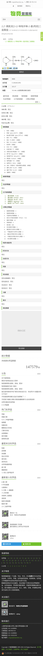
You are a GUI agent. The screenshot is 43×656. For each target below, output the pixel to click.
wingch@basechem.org (17, 2)
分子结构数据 (18, 99)
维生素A (4, 459)
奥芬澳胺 (4, 436)
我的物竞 (19, 6)
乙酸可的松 (5, 430)
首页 (4, 39)
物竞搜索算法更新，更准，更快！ (12, 383)
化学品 (10, 39)
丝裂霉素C (5, 433)
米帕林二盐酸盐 (7, 495)
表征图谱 (15, 96)
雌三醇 (4, 467)
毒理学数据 (34, 96)
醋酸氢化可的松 (7, 428)
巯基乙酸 (4, 417)
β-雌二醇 (4, 482)
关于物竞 (9, 649)
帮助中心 (28, 6)
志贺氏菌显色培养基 (8, 402)
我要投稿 (8, 544)
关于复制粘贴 (6, 378)
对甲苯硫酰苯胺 (7, 464)
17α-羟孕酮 (5, 493)
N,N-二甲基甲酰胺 (7, 419)
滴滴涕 (4, 498)
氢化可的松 (5, 456)
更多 (37, 102)
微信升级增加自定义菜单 (10, 381)
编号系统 (6, 96)
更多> (39, 374)
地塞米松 (4, 425)
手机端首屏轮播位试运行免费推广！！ (14, 396)
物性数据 (24, 96)
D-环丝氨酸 (5, 484)
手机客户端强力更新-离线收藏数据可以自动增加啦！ (19, 399)
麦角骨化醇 (5, 439)
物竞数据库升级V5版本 (9, 386)
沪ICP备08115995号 (30, 653)
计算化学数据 (30, 99)
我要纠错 (27, 544)
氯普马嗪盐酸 (6, 501)
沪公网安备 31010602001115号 (14, 653)
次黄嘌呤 (4, 487)
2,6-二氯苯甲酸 (6, 506)
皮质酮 (4, 451)
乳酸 (3, 448)
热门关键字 (24, 649)
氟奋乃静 (4, 504)
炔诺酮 (4, 453)
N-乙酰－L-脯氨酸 (7, 490)
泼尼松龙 (4, 462)
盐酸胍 (4, 422)
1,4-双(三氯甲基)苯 (8, 472)
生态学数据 (6, 99)
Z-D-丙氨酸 (5, 405)
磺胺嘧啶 (4, 470)
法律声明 (16, 649)
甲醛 (3, 414)
